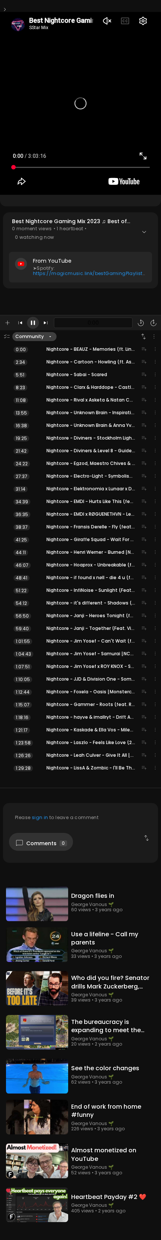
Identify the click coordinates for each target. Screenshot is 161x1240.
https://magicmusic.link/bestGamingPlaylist (88, 273)
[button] (80, 250)
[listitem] (80, 349)
